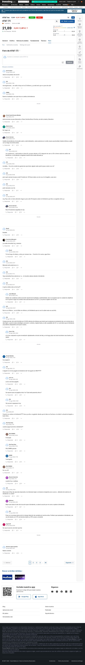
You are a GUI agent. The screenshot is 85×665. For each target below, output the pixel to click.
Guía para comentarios (7, 67)
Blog (4, 606)
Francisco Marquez (11, 239)
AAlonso (11, 500)
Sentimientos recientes (12, 45)
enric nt (11, 377)
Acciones (5, 7)
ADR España (65, 7)
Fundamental (34, 41)
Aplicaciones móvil (8, 610)
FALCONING (12, 433)
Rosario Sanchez (13, 477)
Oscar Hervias (10, 137)
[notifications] (79, 1)
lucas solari (9, 70)
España (24, 7)
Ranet (7, 228)
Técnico (43, 41)
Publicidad (48, 610)
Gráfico (12, 41)
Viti (7, 81)
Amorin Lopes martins (12, 546)
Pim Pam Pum (9, 422)
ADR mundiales (57, 7)
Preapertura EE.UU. (31, 7)
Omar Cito (11, 331)
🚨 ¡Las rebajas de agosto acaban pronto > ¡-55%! (44, 1)
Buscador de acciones (16, 7)
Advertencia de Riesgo (77, 661)
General (5, 41)
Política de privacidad (63, 661)
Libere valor (70, 27)
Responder (7, 77)
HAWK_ (8, 92)
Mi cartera (5, 613)
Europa (76, 7)
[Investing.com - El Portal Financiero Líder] (8, 1)
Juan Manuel (12, 293)
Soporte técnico (49, 613)
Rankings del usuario (25, 45)
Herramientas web (8, 617)
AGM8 (10, 455)
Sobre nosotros (49, 606)
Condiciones (52, 661)
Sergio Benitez (10, 355)
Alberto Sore (9, 126)
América (71, 7)
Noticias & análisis (22, 41)
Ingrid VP (8, 523)
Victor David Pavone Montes (13, 115)
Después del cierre (41, 7)
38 (45, 562)
